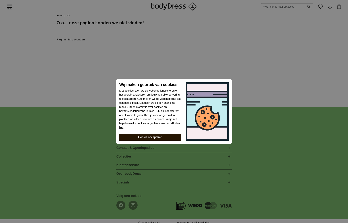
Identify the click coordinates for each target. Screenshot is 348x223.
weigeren (164, 115)
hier (121, 127)
